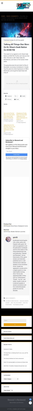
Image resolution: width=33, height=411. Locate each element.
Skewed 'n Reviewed (16, 400)
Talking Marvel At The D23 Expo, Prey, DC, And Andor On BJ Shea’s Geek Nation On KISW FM (9, 128)
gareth (22, 40)
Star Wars (9, 304)
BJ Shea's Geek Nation (12, 301)
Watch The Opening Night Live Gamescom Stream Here (16, 362)
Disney (8, 302)
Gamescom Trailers (8, 349)
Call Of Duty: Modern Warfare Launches (14, 231)
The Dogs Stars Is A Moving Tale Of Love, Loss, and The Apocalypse (16, 353)
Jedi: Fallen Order (16, 302)
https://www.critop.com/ (16, 409)
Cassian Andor (24, 301)
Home (3, 16)
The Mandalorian (18, 304)
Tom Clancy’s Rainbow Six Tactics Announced (14, 358)
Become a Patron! (7, 331)
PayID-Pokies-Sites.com (9, 338)
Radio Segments (12, 16)
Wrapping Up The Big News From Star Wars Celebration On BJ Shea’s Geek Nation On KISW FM (21, 116)
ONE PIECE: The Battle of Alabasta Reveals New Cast (15, 365)
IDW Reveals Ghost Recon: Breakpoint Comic (16, 226)
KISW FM (25, 302)
